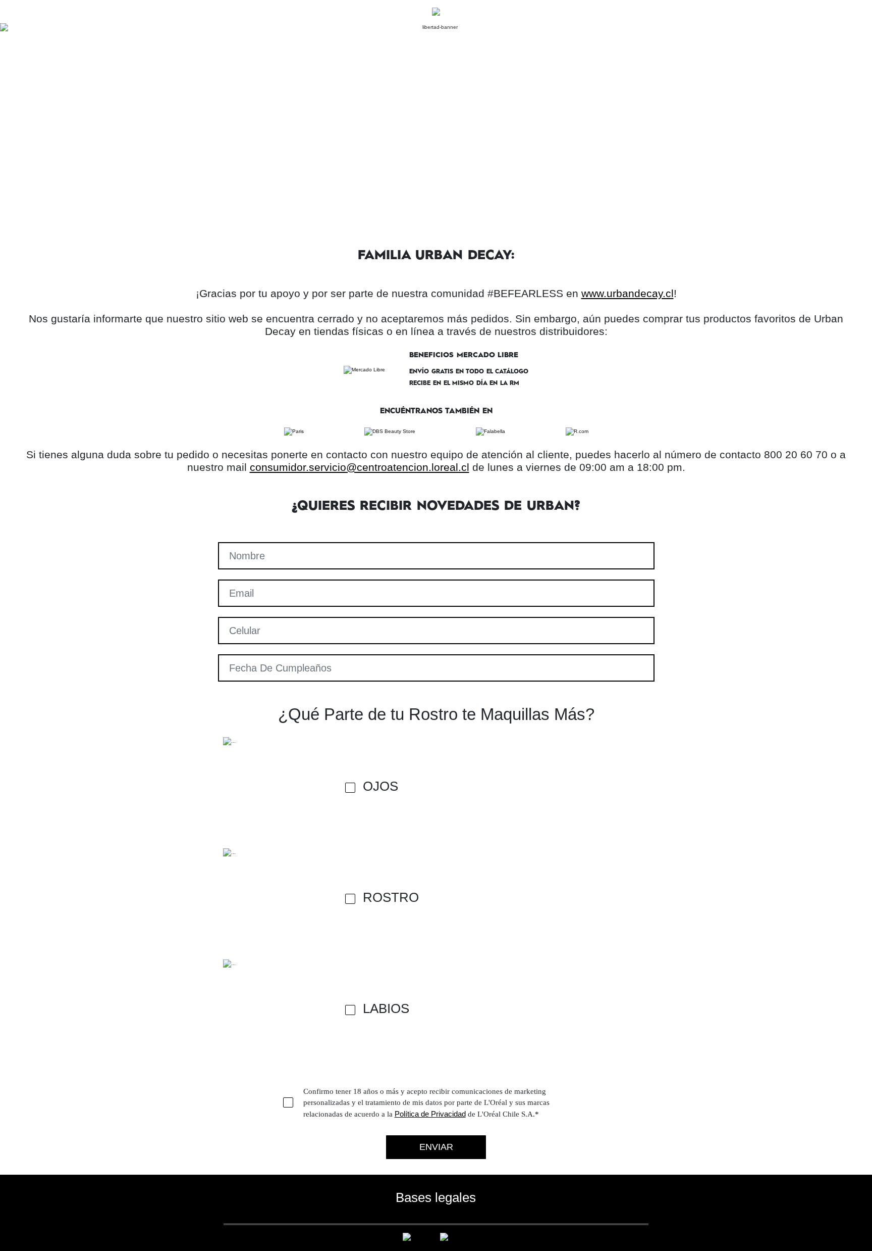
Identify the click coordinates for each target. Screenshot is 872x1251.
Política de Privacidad (430, 1114)
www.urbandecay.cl (627, 293)
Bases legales (436, 1197)
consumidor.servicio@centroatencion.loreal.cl (359, 467)
